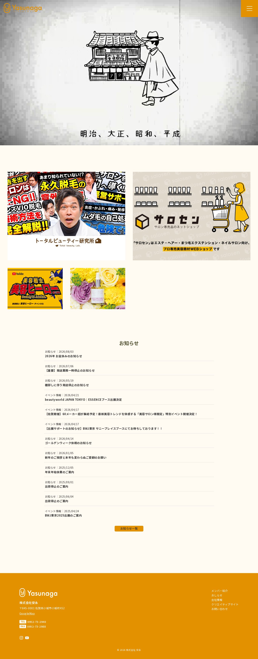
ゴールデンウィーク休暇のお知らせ (68, 443)
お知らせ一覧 (129, 528)
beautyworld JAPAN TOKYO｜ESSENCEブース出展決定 (83, 399)
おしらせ (216, 595)
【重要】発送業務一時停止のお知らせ (70, 370)
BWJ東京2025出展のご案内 (63, 515)
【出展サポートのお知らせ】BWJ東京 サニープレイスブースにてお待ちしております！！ (104, 428)
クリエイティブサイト (225, 604)
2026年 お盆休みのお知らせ (63, 356)
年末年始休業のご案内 (59, 472)
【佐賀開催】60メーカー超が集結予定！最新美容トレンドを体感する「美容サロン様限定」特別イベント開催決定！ (121, 414)
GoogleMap (27, 613)
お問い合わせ (219, 609)
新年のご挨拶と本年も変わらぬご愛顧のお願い (75, 457)
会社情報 (216, 600)
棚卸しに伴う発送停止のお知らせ (67, 385)
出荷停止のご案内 (56, 486)
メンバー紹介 (219, 591)
